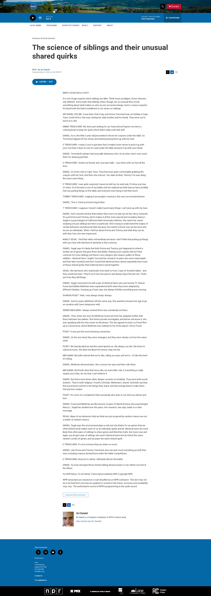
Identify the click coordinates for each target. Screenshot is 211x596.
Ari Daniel (45, 69)
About (110, 25)
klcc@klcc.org (39, 571)
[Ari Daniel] (68, 519)
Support (97, 25)
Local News (35, 25)
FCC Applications (41, 580)
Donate (175, 6)
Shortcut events (70, 25)
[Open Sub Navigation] (43, 25)
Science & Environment (43, 38)
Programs (52, 25)
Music (85, 25)
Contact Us (38, 576)
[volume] (40, 18)
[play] (33, 17)
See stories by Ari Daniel (88, 521)
